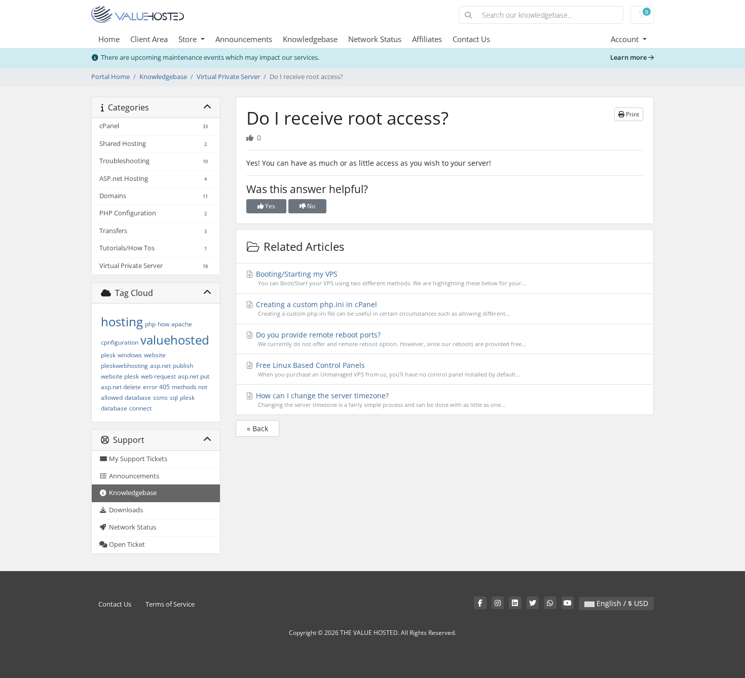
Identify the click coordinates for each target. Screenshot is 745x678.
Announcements (243, 39)
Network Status (374, 39)
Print (631, 114)
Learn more (629, 57)
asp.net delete (121, 387)
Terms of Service (170, 604)
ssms (160, 397)
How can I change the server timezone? (379, 399)
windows (130, 355)
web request (158, 376)
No (310, 206)
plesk (108, 355)
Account (626, 39)
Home (109, 39)
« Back (257, 428)
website (155, 355)
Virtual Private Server (228, 76)
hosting (122, 321)
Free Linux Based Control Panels (387, 369)
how (163, 324)
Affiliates (427, 39)
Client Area (149, 39)
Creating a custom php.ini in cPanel (382, 308)
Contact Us (471, 39)
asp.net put (193, 376)
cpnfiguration (119, 342)
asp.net (160, 365)
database (138, 397)
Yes (269, 206)
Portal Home (110, 76)
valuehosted (174, 339)
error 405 (156, 387)
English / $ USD (621, 603)
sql (174, 397)
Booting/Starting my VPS (390, 278)
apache (181, 324)
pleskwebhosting (124, 365)
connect (140, 408)
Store (188, 39)
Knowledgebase (310, 39)
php (150, 324)
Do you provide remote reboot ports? (390, 339)
